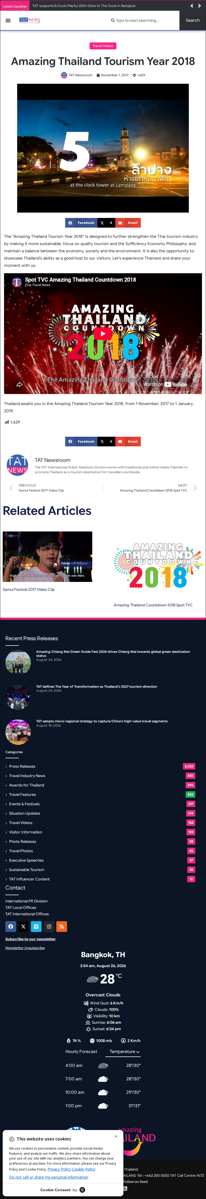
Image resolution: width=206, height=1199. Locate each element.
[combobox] (142, 20)
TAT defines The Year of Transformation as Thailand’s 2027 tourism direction (96, 686)
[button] (191, 6)
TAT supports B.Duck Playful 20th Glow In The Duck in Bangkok (83, 6)
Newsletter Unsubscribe (25, 948)
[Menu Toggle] (8, 20)
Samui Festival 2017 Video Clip (29, 589)
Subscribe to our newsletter (30, 939)
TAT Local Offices (20, 907)
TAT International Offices (27, 914)
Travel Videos (103, 46)
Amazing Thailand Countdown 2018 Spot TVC (153, 605)
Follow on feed (135, 1181)
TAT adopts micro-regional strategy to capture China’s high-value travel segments (102, 721)
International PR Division (26, 901)
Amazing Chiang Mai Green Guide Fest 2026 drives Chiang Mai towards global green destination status (113, 653)
